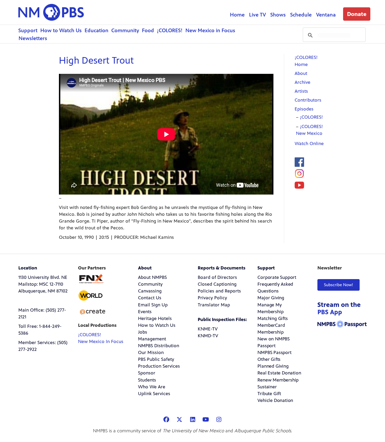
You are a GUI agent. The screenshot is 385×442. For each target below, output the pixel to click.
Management (152, 339)
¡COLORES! (170, 30)
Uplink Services (154, 393)
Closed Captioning (217, 284)
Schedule (301, 15)
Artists (301, 91)
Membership (270, 332)
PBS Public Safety (156, 359)
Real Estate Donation (279, 373)
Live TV (257, 15)
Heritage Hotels (155, 318)
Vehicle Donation (275, 400)
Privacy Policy (212, 298)
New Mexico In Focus (100, 341)
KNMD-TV (208, 336)
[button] (356, 14)
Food (148, 30)
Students (147, 380)
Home (237, 15)
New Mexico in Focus (210, 30)
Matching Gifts (272, 318)
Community (125, 30)
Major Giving (270, 298)
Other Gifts (268, 359)
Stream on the (339, 308)
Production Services (159, 366)
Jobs (142, 332)
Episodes (304, 109)
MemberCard (271, 325)
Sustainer (267, 387)
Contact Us (149, 298)
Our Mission (151, 352)
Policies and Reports (219, 291)
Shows (278, 15)
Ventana (326, 15)
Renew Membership (278, 380)
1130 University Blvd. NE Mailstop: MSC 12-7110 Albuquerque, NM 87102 (43, 284)
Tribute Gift (269, 393)
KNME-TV (208, 329)
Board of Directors (217, 277)
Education (96, 30)
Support (27, 30)
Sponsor (146, 373)
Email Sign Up (153, 305)
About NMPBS (152, 277)
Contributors (308, 100)
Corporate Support (276, 277)
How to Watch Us (61, 30)
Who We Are (151, 387)
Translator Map (214, 305)
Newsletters (33, 38)
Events (145, 311)
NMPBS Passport (274, 352)
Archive (302, 82)
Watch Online (309, 143)
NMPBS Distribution (158, 346)
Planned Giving (272, 366)
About (301, 73)
